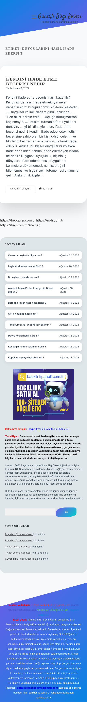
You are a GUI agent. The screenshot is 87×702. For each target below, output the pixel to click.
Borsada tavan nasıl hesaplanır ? (27, 302)
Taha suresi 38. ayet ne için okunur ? (29, 324)
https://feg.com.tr (13, 225)
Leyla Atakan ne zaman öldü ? (25, 266)
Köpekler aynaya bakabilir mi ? (26, 357)
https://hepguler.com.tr (17, 220)
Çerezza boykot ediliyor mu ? (25, 255)
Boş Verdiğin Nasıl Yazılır (19, 534)
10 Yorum (48, 188)
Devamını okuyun (22, 189)
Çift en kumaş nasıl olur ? (23, 313)
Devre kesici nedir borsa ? (23, 335)
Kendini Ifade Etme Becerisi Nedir (31, 81)
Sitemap (34, 225)
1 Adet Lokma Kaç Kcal (18, 546)
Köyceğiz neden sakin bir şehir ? (27, 346)
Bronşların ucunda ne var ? (23, 277)
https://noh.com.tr (50, 220)
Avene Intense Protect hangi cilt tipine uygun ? (30, 290)
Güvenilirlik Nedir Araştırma (20, 558)
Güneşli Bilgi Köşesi (60, 16)
